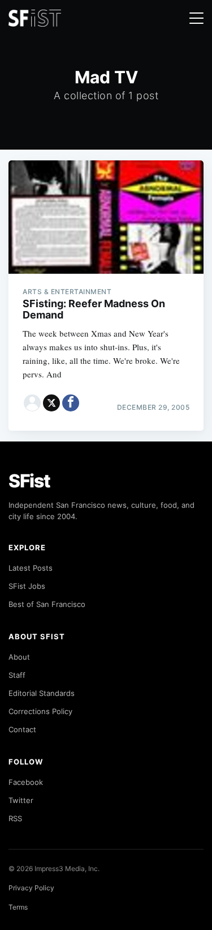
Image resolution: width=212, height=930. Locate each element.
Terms (18, 907)
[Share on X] (51, 403)
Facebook (25, 782)
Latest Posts (30, 567)
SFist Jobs (26, 586)
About (19, 656)
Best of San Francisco (46, 604)
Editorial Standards (41, 693)
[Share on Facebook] (70, 403)
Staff (16, 675)
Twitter (20, 800)
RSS (15, 818)
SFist (29, 481)
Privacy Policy (31, 888)
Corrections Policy (40, 711)
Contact (22, 729)
